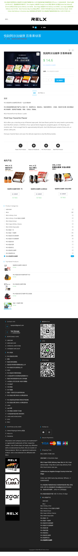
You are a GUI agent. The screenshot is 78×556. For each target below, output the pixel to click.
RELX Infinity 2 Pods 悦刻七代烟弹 (15, 218)
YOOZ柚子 (10, 384)
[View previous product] (69, 50)
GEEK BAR (9, 209)
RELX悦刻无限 (10, 244)
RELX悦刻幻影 (10, 241)
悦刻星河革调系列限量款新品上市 (16, 364)
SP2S (8, 419)
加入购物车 (60, 80)
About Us (9, 433)
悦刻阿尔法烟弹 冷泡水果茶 (63, 189)
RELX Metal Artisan (11, 221)
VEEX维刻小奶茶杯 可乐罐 (14, 411)
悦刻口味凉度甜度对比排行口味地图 (17, 378)
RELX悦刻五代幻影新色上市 (14, 367)
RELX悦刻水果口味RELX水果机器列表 (17, 395)
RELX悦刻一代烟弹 (11, 233)
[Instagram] (49, 432)
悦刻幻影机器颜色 (12, 362)
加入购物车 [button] (15, 194)
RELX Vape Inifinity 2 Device (14, 224)
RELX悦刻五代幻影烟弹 (12, 236)
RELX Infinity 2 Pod (11, 215)
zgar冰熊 (9, 408)
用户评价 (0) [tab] (41, 93)
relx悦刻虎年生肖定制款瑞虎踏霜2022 (17, 376)
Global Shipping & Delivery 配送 (16, 430)
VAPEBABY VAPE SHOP (13, 349)
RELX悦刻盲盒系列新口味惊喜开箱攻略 (18, 400)
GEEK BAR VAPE (11, 343)
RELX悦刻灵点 (10, 247)
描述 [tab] (34, 93)
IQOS (8, 370)
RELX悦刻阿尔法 (10, 253)
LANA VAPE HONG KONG (14, 416)
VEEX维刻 (10, 387)
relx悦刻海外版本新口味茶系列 (15, 414)
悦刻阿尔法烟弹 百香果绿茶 (19, 39)
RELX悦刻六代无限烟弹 (12, 238)
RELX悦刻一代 (10, 230)
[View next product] (72, 50)
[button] (37, 54)
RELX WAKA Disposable (12, 227)
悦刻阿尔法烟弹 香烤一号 (14, 189)
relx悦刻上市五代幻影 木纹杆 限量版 (17, 381)
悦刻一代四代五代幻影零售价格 (16, 392)
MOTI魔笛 (10, 390)
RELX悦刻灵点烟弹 (11, 250)
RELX (7, 212)
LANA (8, 405)
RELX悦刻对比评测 (12, 356)
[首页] (4, 39)
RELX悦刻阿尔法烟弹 (53, 71)
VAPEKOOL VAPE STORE (14, 346)
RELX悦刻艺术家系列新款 (14, 373)
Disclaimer (10, 436)
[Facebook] (43, 432)
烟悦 (8, 359)
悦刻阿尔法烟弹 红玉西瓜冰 (39, 189)
